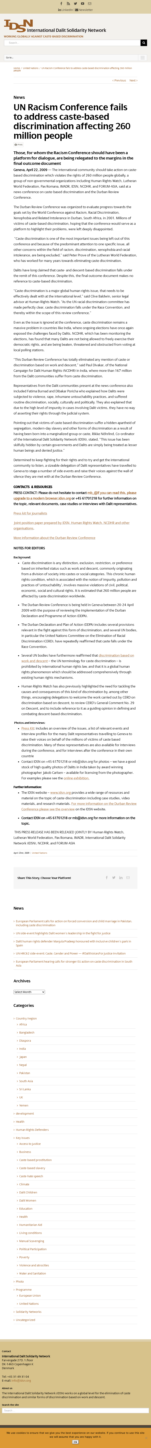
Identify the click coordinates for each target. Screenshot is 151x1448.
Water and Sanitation (32, 1273)
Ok (75, 1441)
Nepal (23, 1065)
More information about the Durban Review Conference (54, 538)
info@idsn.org (21, 1380)
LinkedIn (67, 10)
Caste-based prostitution (35, 1160)
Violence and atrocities (34, 1265)
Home (17, 68)
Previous (120, 80)
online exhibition (76, 778)
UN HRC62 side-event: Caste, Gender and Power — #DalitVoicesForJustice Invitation (71, 953)
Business (25, 1152)
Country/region (26, 1018)
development (25, 1113)
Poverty (24, 1257)
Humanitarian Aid (30, 1225)
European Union (30, 1295)
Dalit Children (28, 1192)
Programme (24, 1289)
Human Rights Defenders (32, 1130)
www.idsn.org (60, 793)
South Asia (26, 1081)
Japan (23, 1057)
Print (19, 144)
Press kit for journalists (30, 513)
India (22, 1049)
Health (20, 1121)
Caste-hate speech (31, 1176)
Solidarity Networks (28, 1312)
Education (25, 1208)
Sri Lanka (25, 1089)
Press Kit (27, 728)
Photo (20, 1281)
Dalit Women (27, 1200)
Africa (23, 1024)
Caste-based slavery (32, 1168)
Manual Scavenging (31, 1241)
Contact (6, 1351)
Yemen (23, 1105)
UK (21, 1097)
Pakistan (24, 1073)
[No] (146, 1438)
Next (132, 80)
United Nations (30, 68)
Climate (24, 1184)
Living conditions (30, 1233)
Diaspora (25, 1040)
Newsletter (85, 10)
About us (7, 1388)
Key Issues (23, 1138)
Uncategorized (25, 1320)
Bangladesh (26, 1032)
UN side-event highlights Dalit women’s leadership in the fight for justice (63, 933)
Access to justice (30, 1144)
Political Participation (33, 1249)
